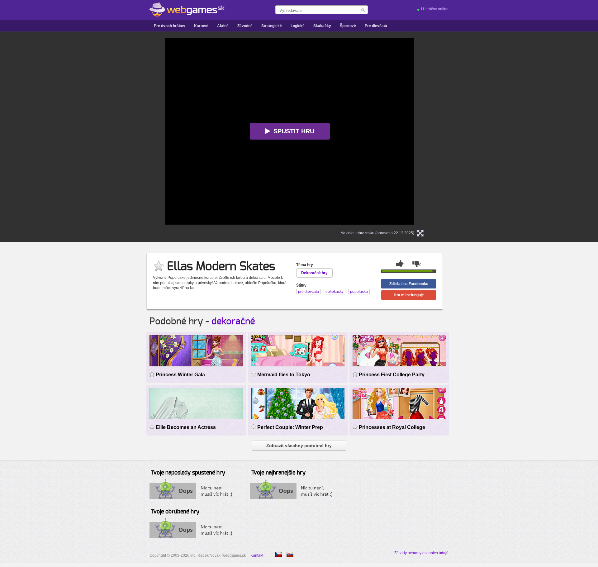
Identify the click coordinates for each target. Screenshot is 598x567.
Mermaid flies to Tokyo (283, 374)
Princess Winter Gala (180, 374)
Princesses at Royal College (392, 427)
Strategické (271, 26)
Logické (298, 26)
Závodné (245, 26)
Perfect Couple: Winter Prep (290, 427)
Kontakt (256, 555)
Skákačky (322, 26)
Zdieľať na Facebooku (408, 284)
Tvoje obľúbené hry (175, 512)
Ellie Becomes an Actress (186, 427)
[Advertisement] (87, 131)
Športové (348, 26)
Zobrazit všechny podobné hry (299, 445)
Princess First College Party (392, 374)
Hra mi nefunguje (409, 295)
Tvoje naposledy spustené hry (188, 473)
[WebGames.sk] (187, 9)
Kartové (201, 26)
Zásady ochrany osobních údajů (421, 553)
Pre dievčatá (376, 26)
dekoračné (233, 321)
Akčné (223, 26)
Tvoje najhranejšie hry (278, 473)
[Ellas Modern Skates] (278, 554)
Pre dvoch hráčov (169, 26)
